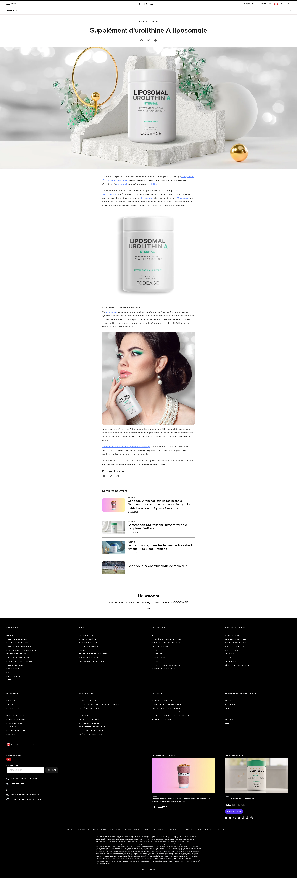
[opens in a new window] (290, 11)
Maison (10, 635)
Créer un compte (87, 639)
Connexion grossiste (90, 657)
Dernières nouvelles (235, 639)
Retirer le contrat (161, 719)
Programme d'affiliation (91, 661)
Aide (154, 635)
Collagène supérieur (17, 639)
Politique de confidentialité (166, 704)
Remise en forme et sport (19, 661)
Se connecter (265, 4)
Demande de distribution (164, 668)
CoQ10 (153, 184)
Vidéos (9, 704)
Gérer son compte (88, 642)
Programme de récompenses (93, 654)
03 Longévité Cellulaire (91, 730)
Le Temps (229, 657)
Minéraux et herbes (16, 654)
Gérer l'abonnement (89, 646)
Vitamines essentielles (18, 642)
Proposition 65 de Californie (166, 708)
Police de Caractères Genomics (95, 738)
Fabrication (231, 661)
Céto (8, 680)
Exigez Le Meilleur (88, 701)
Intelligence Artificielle (19, 715)
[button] (11, 4)
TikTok (228, 708)
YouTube (229, 701)
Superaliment (13, 668)
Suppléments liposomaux (18, 646)
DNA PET (156, 661)
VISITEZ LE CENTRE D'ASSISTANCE (26, 799)
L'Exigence (84, 712)
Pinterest (229, 719)
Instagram (230, 704)
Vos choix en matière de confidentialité (172, 715)
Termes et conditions (163, 701)
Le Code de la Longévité (91, 719)
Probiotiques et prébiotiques (21, 650)
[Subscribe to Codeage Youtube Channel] (8, 760)
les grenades (147, 198)
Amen (154, 650)
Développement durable (237, 665)
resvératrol (121, 184)
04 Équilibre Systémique (91, 734)
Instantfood (158, 657)
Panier (82, 650)
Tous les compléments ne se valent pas (99, 704)
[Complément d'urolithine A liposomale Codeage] (148, 256)
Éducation (11, 701)
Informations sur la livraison (167, 639)
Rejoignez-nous (249, 4)
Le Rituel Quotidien (16, 719)
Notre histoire (232, 635)
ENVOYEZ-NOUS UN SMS (21, 789)
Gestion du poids (14, 665)
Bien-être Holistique (89, 708)
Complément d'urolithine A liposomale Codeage (126, 447)
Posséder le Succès (16, 712)
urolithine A (111, 312)
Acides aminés (13, 676)
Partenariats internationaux (166, 665)
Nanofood (157, 654)
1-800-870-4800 (17, 783)
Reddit (228, 723)
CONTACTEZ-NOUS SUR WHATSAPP (26, 794)
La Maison (84, 715)
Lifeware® (230, 654)
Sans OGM (11, 727)
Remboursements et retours (166, 642)
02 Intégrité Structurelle (92, 727)
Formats (10, 734)
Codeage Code (232, 650)
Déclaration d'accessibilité (166, 712)
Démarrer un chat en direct (25, 778)
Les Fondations (14, 723)
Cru (8, 672)
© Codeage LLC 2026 (149, 870)
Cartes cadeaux (160, 646)
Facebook (229, 712)
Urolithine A (183, 198)
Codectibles (12, 708)
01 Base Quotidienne (89, 723)
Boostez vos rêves (234, 646)
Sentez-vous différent (236, 642)
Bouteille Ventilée (16, 730)
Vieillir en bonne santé (18, 657)
